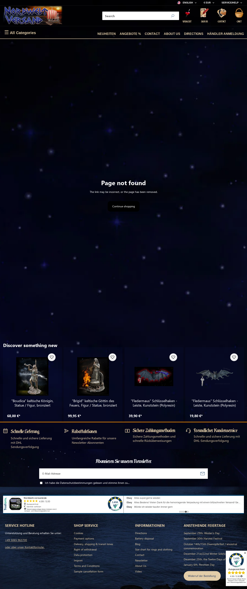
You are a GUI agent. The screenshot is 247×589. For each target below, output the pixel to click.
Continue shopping (123, 206)
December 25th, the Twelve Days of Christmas (211, 559)
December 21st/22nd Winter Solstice (205, 553)
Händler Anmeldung (225, 33)
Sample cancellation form (88, 571)
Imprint (78, 560)
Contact (152, 33)
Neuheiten (106, 33)
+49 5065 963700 (16, 540)
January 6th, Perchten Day (199, 564)
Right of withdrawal (85, 549)
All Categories (20, 32)
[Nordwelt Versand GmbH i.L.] (33, 16)
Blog (137, 544)
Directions (193, 33)
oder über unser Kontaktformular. (25, 547)
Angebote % (130, 33)
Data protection (83, 555)
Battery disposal (144, 538)
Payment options (84, 538)
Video (138, 571)
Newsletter (141, 560)
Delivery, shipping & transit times (93, 544)
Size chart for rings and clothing (153, 549)
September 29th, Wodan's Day (202, 533)
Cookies (78, 533)
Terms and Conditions (87, 566)
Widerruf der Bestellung (202, 576)
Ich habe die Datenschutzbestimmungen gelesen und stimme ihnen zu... (87, 483)
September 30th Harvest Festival (203, 538)
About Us (172, 33)
